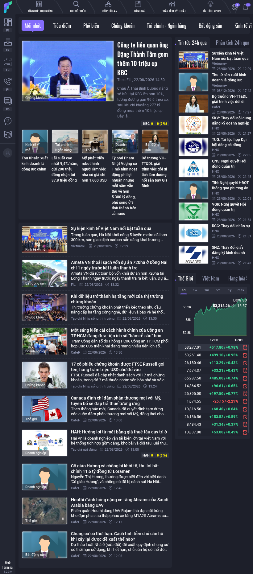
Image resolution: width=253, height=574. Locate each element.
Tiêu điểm (62, 25)
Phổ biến (91, 25)
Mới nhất (33, 25)
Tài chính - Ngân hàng (166, 25)
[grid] (95, 395)
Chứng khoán (123, 25)
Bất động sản (210, 25)
